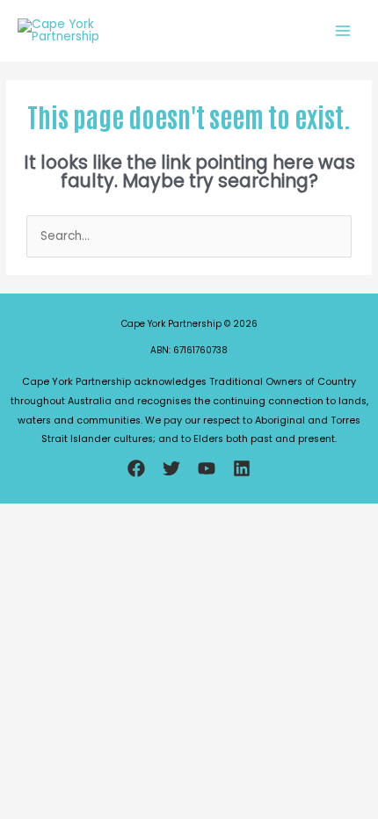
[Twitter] (171, 468)
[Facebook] (136, 468)
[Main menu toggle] (343, 30)
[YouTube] (206, 468)
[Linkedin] (242, 468)
